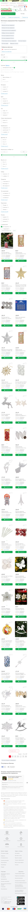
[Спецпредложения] (21, 838)
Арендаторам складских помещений (5, 874)
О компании (3, 886)
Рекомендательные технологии (20, 893)
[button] (8, 13)
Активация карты (13, 2)
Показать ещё (13, 751)
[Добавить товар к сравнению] (9, 234)
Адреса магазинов (4, 2)
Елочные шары (5, 43)
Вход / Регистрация (19, 6)
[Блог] (21, 832)
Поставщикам (3, 876)
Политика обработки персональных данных (19, 885)
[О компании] (7, 832)
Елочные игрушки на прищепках (8, 760)
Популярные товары (4, 853)
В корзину (8, 260)
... (20, 756)
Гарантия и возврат (18, 857)
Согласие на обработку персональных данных (19, 891)
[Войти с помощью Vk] (24, 6)
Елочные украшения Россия (8, 38)
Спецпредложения (4, 857)
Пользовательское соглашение (20, 888)
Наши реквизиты (4, 889)
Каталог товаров (4, 851)
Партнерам (3, 871)
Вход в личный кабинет (19, 862)
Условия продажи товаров (19, 873)
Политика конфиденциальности (21, 882)
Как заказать (17, 853)
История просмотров (5, 860)
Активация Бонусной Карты (20, 880)
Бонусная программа (19, 878)
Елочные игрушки (22, 40)
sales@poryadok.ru (7, 902)
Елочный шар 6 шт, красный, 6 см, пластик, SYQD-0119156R (15, 777)
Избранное (3, 855)
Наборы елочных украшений (8, 33)
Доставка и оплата (22, 5)
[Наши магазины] (7, 838)
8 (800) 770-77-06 (13, 5)
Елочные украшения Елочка (8, 35)
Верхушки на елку (14, 43)
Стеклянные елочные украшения (9, 30)
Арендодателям (4, 879)
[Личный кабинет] (21, 844)
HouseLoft (12, 767)
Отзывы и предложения (19, 860)
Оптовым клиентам (20, 2)
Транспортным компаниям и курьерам (6, 884)
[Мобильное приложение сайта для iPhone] (21, 900)
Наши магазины (4, 862)
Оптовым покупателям (5, 881)
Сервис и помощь (18, 851)
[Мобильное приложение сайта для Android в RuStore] (21, 903)
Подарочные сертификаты (20, 875)
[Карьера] (7, 844)
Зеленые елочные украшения (8, 27)
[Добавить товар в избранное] (12, 234)
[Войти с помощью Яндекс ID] (26, 6)
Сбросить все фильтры (6, 51)
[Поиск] (15, 10)
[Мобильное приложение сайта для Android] (21, 898)
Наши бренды (3, 864)
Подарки (2, 867)
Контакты (16, 864)
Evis (5, 767)
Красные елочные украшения (8, 25)
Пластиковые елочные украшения (9, 40)
